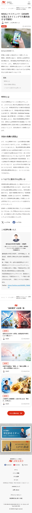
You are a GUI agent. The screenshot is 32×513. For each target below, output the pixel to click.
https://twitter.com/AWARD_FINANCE (19, 286)
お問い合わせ (16, 490)
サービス (16, 480)
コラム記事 (10, 8)
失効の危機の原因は (10, 84)
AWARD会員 (6, 482)
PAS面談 (11, 482)
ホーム (3, 8)
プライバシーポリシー (16, 495)
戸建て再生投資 (17, 482)
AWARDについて (16, 486)
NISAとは (7, 81)
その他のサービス (25, 482)
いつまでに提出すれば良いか (12, 88)
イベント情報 (16, 473)
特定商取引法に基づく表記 (16, 498)
